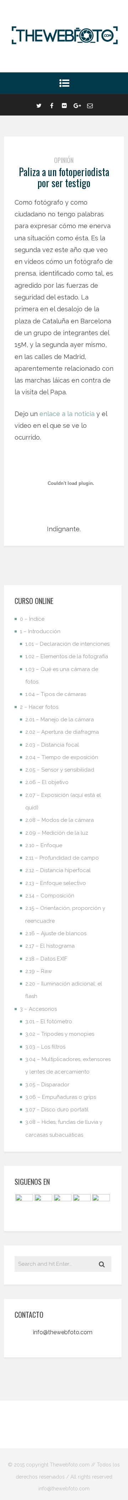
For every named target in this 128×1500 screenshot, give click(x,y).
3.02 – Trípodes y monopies (59, 1034)
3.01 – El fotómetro (48, 1021)
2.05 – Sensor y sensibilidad (59, 770)
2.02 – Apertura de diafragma (62, 732)
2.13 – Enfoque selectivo (55, 883)
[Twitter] (39, 105)
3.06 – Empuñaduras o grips (60, 1097)
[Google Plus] (77, 105)
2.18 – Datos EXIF (46, 959)
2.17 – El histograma (50, 946)
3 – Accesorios (38, 1009)
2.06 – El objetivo (47, 782)
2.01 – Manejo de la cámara (59, 719)
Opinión (64, 160)
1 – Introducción (40, 631)
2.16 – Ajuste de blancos (55, 933)
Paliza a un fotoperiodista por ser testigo (64, 177)
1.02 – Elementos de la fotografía (66, 656)
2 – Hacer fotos (39, 707)
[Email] (90, 105)
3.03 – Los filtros (45, 1047)
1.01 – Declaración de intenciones (67, 644)
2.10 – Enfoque (43, 845)
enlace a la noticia (67, 414)
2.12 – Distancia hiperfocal (58, 870)
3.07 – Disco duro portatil (57, 1109)
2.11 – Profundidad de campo (62, 858)
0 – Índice (32, 619)
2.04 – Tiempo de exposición (61, 757)
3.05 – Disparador (47, 1084)
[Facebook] (52, 105)
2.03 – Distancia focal (52, 745)
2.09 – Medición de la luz (56, 833)
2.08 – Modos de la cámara (59, 820)
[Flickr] (64, 105)
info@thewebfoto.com (62, 1332)
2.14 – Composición (49, 895)
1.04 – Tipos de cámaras (55, 694)
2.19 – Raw (38, 971)
